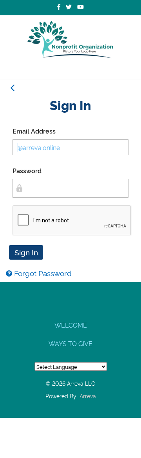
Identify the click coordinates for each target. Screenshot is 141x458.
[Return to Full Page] (12, 88)
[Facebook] (58, 7)
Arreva (88, 395)
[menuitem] (70, 324)
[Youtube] (80, 7)
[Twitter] (69, 7)
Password (27, 170)
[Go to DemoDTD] (70, 40)
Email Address (34, 130)
